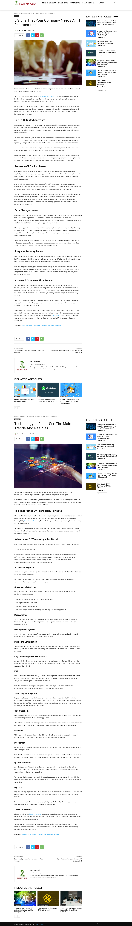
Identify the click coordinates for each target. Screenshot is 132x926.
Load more (101, 90)
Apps (39, 396)
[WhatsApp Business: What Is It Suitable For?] (48, 390)
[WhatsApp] (42, 35)
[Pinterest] (37, 35)
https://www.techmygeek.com (37, 364)
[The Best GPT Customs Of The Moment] (91, 83)
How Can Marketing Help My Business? (24, 400)
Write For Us (106, 924)
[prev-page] (15, 407)
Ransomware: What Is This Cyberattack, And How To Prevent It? (106, 23)
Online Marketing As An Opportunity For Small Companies (69, 401)
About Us (99, 924)
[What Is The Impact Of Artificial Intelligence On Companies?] (91, 62)
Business (21, 13)
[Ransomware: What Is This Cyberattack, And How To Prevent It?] (91, 23)
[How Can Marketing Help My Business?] (25, 390)
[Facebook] (28, 35)
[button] (115, 2)
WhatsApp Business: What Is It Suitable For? (47, 400)
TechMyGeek (40, 924)
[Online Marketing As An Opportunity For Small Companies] (71, 390)
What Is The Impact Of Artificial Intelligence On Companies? (107, 62)
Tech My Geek (22, 30)
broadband (55, 315)
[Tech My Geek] (15, 30)
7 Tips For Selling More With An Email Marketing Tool (107, 33)
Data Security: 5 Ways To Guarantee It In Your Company (41, 325)
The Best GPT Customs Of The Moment (104, 82)
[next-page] (18, 407)
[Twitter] (33, 35)
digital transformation (47, 96)
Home (16, 13)
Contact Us (115, 924)
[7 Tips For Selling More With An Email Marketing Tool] (91, 33)
